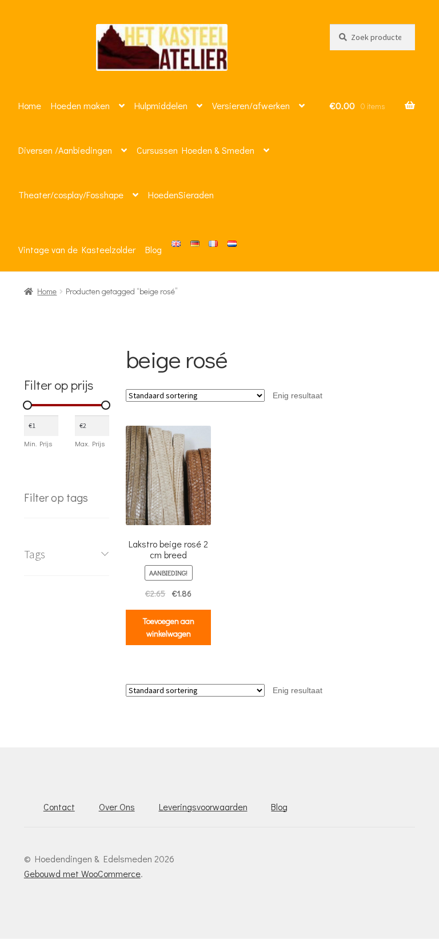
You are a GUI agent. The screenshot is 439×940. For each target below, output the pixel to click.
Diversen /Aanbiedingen (65, 150)
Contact (59, 807)
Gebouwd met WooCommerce (82, 873)
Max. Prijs (90, 443)
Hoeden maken (80, 105)
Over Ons (117, 807)
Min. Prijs (38, 443)
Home (29, 105)
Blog (153, 249)
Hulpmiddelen (160, 105)
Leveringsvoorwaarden (203, 807)
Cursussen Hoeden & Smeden (195, 150)
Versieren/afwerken (251, 105)
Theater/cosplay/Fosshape (70, 195)
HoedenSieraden (181, 195)
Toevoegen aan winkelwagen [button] (168, 627)
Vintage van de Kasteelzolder (76, 249)
